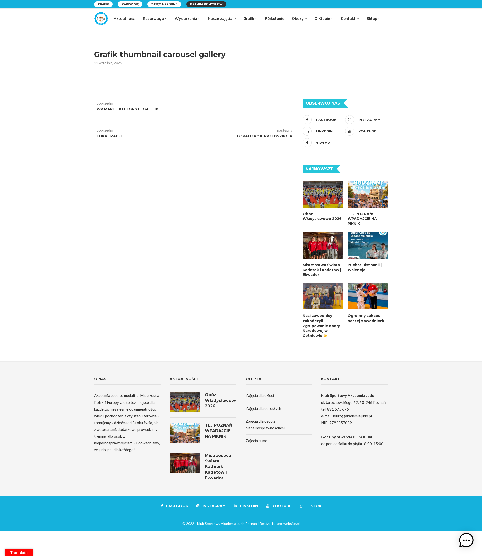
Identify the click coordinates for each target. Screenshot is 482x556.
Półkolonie (274, 18)
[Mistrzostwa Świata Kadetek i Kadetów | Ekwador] (323, 245)
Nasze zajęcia (220, 18)
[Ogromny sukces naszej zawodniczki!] (368, 296)
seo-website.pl (288, 523)
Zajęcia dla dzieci (260, 395)
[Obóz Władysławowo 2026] (323, 194)
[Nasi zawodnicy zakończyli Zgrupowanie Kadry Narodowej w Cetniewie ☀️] (323, 296)
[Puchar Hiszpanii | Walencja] (368, 245)
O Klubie (322, 18)
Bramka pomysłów (206, 4)
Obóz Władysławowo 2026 (322, 216)
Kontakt (348, 18)
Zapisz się (130, 4)
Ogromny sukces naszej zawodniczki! (367, 318)
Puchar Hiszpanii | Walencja (365, 267)
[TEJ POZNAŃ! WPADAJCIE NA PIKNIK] (368, 194)
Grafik (103, 4)
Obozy (298, 18)
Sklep (372, 18)
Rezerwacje (153, 18)
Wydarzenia (186, 18)
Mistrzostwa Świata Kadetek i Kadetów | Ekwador (322, 270)
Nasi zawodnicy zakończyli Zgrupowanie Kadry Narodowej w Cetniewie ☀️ (321, 325)
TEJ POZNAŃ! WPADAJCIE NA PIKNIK (362, 219)
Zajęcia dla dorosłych (263, 408)
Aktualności (124, 18)
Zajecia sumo (256, 440)
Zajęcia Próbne (164, 4)
